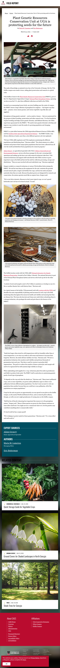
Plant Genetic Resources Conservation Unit (32, 96)
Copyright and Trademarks (36, 654)
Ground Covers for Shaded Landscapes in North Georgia (25, 556)
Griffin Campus (37, 626)
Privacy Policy (12, 636)
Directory (25, 653)
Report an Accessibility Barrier (46, 651)
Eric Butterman (38, 28)
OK (6, 664)
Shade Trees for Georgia (13, 605)
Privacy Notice (35, 658)
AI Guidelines (12, 640)
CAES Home (12, 622)
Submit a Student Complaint (47, 655)
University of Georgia (13, 654)
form (24, 660)
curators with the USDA (46, 290)
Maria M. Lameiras (25, 28)
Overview (11, 624)
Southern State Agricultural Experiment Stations (23, 133)
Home (6, 13)
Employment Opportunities (36, 650)
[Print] (32, 36)
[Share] (28, 36)
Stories (11, 13)
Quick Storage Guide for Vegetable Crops (19, 506)
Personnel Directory (14, 634)
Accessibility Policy (13, 638)
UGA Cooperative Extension (41, 622)
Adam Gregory (8, 151)
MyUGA (24, 655)
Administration (12, 628)
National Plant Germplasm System (40, 99)
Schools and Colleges (25, 650)
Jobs (9, 631)
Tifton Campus (37, 624)
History (10, 626)
